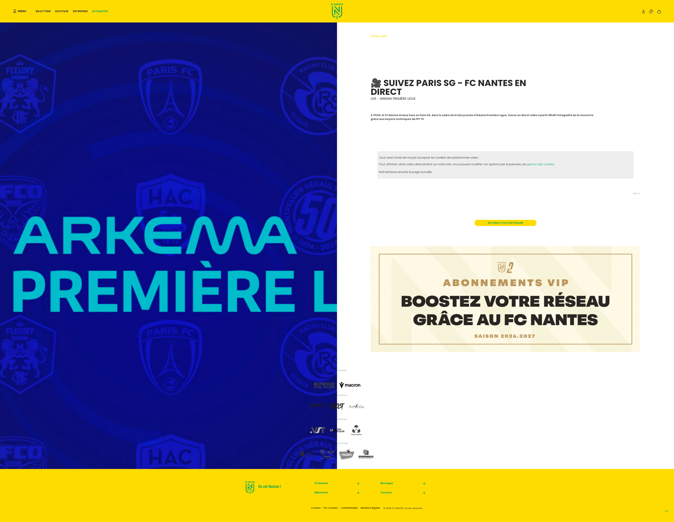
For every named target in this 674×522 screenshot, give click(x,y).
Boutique (61, 11)
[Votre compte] (643, 13)
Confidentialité (349, 508)
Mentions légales (370, 508)
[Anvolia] (356, 403)
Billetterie (43, 11)
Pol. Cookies (331, 508)
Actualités (100, 11)
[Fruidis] (347, 451)
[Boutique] (659, 13)
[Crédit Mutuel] (356, 427)
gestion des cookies (540, 164)
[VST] (318, 427)
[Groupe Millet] (318, 403)
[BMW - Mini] (327, 451)
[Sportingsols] (366, 451)
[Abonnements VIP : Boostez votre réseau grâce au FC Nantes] (505, 295)
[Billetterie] (649, 13)
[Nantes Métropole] (337, 427)
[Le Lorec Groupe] (308, 451)
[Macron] (350, 379)
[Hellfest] (337, 403)
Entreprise (80, 11)
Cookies (316, 508)
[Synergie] (324, 379)
